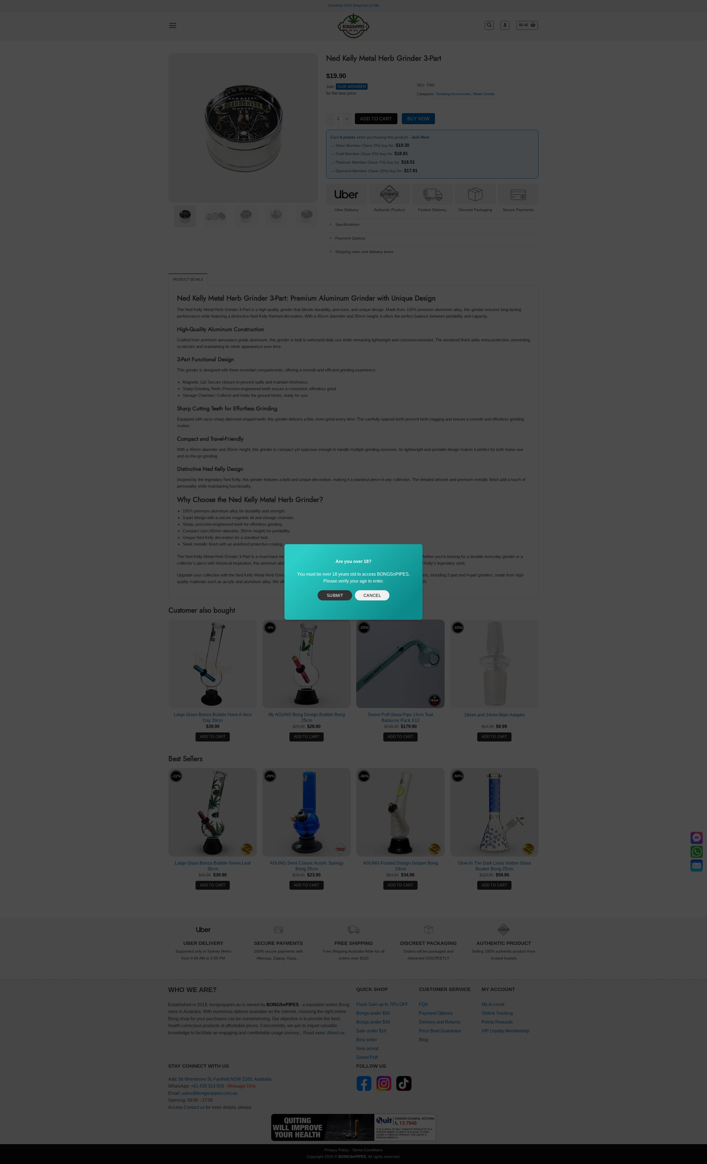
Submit (335, 595)
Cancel (372, 595)
